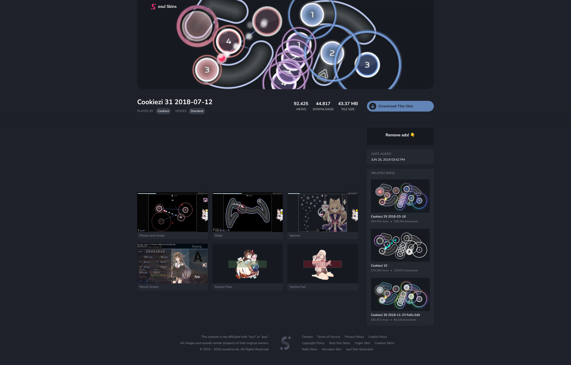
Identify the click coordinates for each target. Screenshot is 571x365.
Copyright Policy (313, 343)
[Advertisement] (247, 155)
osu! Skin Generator (359, 349)
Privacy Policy (354, 337)
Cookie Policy (377, 337)
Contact (307, 337)
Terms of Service (328, 337)
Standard (196, 111)
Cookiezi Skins (384, 343)
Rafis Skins (309, 349)
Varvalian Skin (331, 349)
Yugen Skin (362, 343)
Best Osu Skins (339, 343)
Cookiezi (163, 111)
